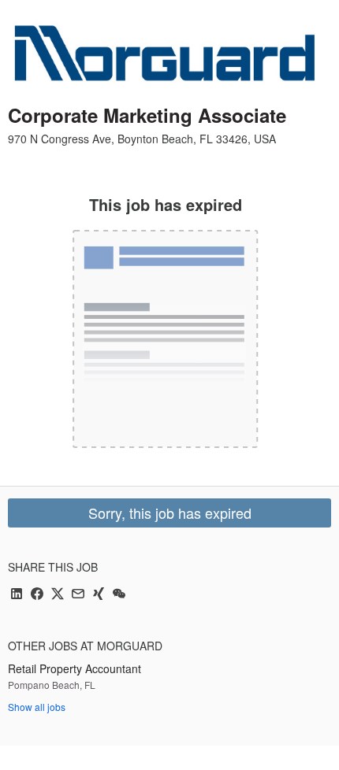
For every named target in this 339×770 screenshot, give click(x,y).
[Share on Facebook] (37, 595)
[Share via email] (78, 595)
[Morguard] (165, 54)
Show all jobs (36, 706)
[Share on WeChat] (119, 595)
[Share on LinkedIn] (16, 595)
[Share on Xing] (98, 595)
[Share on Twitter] (57, 595)
